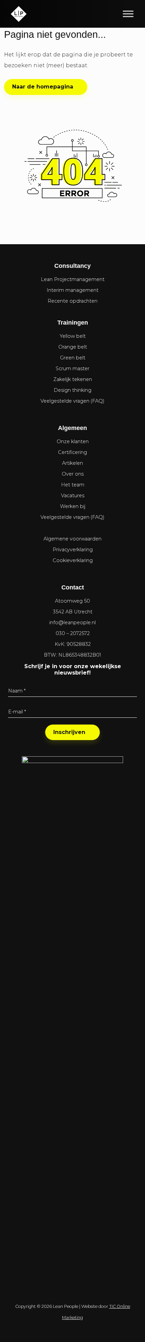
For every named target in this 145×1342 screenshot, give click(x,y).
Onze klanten (73, 441)
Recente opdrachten (72, 301)
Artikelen (72, 463)
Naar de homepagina (42, 86)
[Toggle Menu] (128, 13)
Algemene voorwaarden (73, 539)
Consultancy (72, 265)
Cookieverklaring (73, 560)
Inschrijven (69, 732)
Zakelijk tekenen (72, 379)
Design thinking (72, 390)
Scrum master (72, 368)
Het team (72, 485)
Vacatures (72, 495)
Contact (72, 587)
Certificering (72, 452)
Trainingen (72, 322)
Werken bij (72, 506)
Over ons (73, 474)
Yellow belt (73, 336)
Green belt (72, 358)
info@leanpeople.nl (72, 622)
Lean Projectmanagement (73, 279)
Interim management (72, 290)
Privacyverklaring (73, 550)
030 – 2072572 (73, 633)
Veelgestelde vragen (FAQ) (72, 401)
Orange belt (72, 347)
